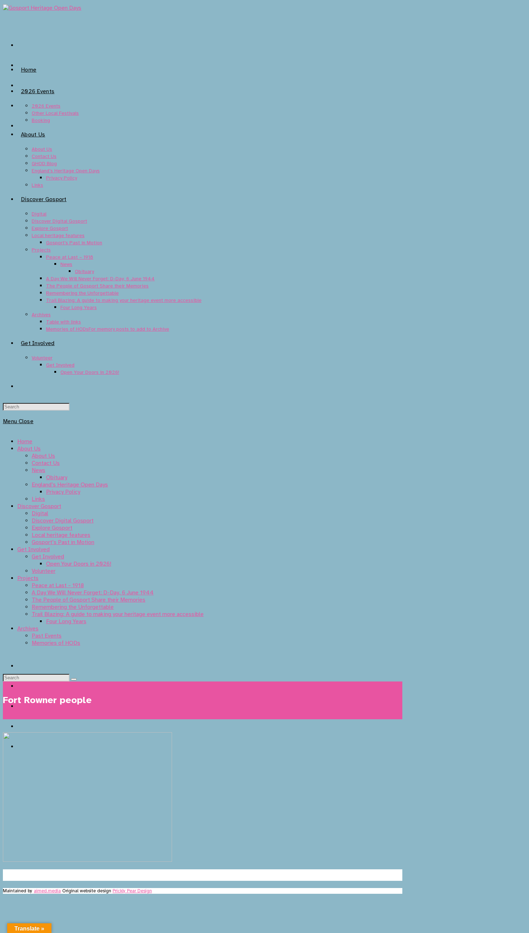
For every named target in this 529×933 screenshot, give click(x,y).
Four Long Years (66, 621)
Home (24, 441)
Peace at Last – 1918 (58, 585)
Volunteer (43, 571)
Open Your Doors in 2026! (78, 563)
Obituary (56, 477)
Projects (28, 578)
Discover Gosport (39, 506)
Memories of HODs (56, 643)
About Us (29, 448)
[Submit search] (74, 679)
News (38, 470)
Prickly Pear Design (132, 891)
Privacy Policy (63, 491)
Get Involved (33, 549)
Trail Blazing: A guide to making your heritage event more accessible (118, 614)
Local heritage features (61, 535)
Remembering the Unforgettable (73, 607)
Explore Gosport (52, 527)
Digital (40, 513)
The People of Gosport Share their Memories (88, 599)
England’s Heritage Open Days (70, 484)
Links (38, 499)
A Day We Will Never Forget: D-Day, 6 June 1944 (93, 592)
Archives (28, 628)
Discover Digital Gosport (63, 520)
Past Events (47, 635)
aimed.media (47, 891)
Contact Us (46, 463)
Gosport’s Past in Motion (63, 542)
